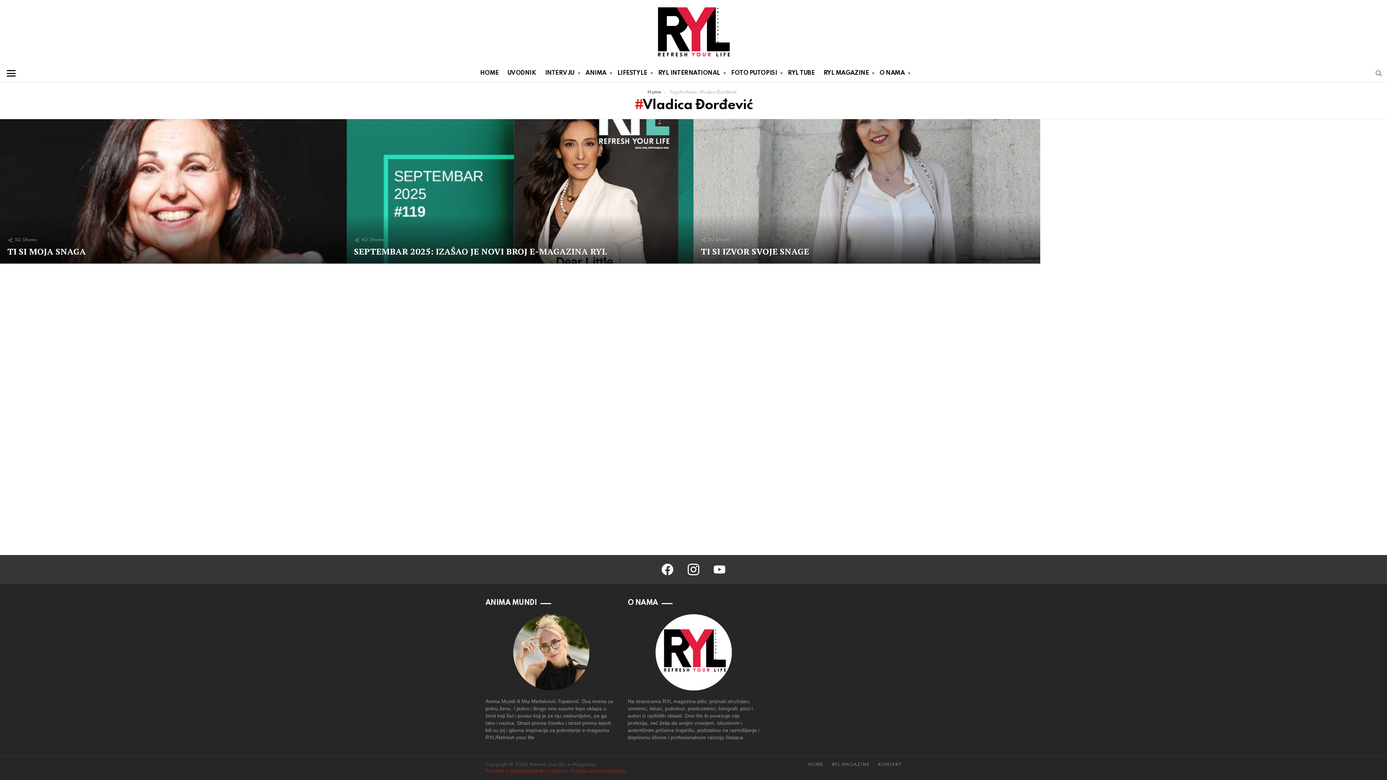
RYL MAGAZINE (846, 73)
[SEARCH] (1379, 73)
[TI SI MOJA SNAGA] (173, 191)
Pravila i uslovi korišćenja (598, 771)
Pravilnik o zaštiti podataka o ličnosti (526, 771)
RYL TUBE (801, 73)
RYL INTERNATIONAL (689, 73)
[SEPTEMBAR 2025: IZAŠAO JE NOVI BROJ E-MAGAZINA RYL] (520, 191)
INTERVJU (560, 73)
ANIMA (596, 73)
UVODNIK (521, 73)
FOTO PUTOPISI (754, 73)
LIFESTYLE (632, 73)
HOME (489, 73)
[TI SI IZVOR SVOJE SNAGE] (867, 191)
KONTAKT (890, 764)
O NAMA (892, 73)
